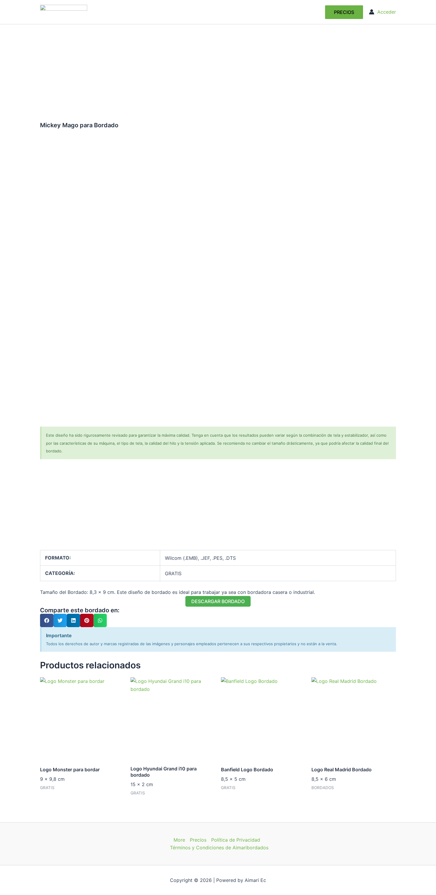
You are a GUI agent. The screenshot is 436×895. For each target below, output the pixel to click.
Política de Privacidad (235, 840)
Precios (198, 840)
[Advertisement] (218, 68)
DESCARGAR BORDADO (218, 601)
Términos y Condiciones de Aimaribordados (219, 848)
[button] (344, 12)
